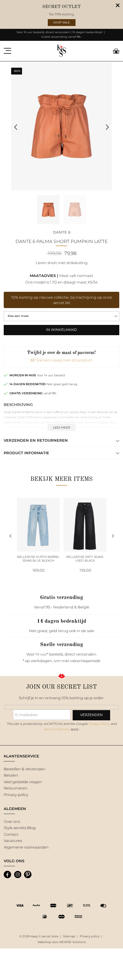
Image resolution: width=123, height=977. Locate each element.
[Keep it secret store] (61, 51)
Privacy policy (16, 794)
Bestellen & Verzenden (24, 769)
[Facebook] (7, 874)
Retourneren (15, 788)
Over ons (12, 821)
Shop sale (61, 22)
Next (107, 127)
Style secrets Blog (20, 827)
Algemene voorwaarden (26, 847)
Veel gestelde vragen (23, 781)
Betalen (11, 775)
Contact (11, 834)
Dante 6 (61, 232)
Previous (16, 127)
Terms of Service (57, 729)
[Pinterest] (27, 874)
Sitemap (69, 936)
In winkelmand (61, 330)
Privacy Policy (99, 724)
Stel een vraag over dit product (64, 360)
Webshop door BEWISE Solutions (61, 942)
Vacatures (13, 840)
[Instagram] (17, 874)
